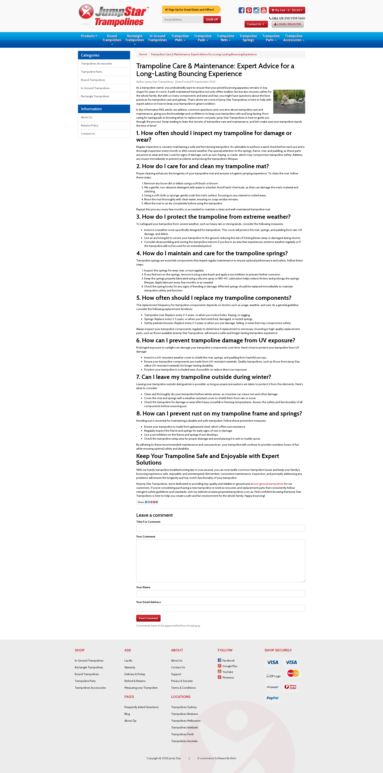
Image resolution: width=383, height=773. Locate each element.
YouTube (228, 672)
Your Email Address (148, 602)
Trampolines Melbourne (185, 720)
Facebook (229, 660)
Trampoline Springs (248, 38)
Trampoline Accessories (293, 38)
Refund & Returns (135, 681)
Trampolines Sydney (184, 707)
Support (176, 674)
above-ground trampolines (266, 484)
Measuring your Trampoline (141, 688)
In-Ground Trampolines (157, 38)
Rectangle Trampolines (134, 38)
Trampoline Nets (225, 38)
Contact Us (254, 24)
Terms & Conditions (183, 688)
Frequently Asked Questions (141, 707)
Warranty (129, 667)
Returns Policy (89, 125)
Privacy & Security (182, 681)
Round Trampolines (111, 38)
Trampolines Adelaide (184, 727)
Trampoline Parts (271, 38)
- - (287, 10)
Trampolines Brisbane (184, 714)
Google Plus (230, 666)
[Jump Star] (114, 14)
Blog (127, 714)
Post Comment (148, 618)
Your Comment (145, 536)
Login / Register (288, 24)
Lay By (128, 660)
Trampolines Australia (184, 741)
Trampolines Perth (182, 734)
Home (143, 54)
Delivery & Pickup (134, 674)
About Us (86, 117)
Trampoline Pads (203, 38)
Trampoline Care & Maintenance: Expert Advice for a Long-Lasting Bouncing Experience (204, 54)
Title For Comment (148, 522)
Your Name (143, 587)
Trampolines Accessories (96, 63)
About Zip (130, 720)
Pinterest (228, 677)
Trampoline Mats (180, 38)
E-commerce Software (212, 758)
